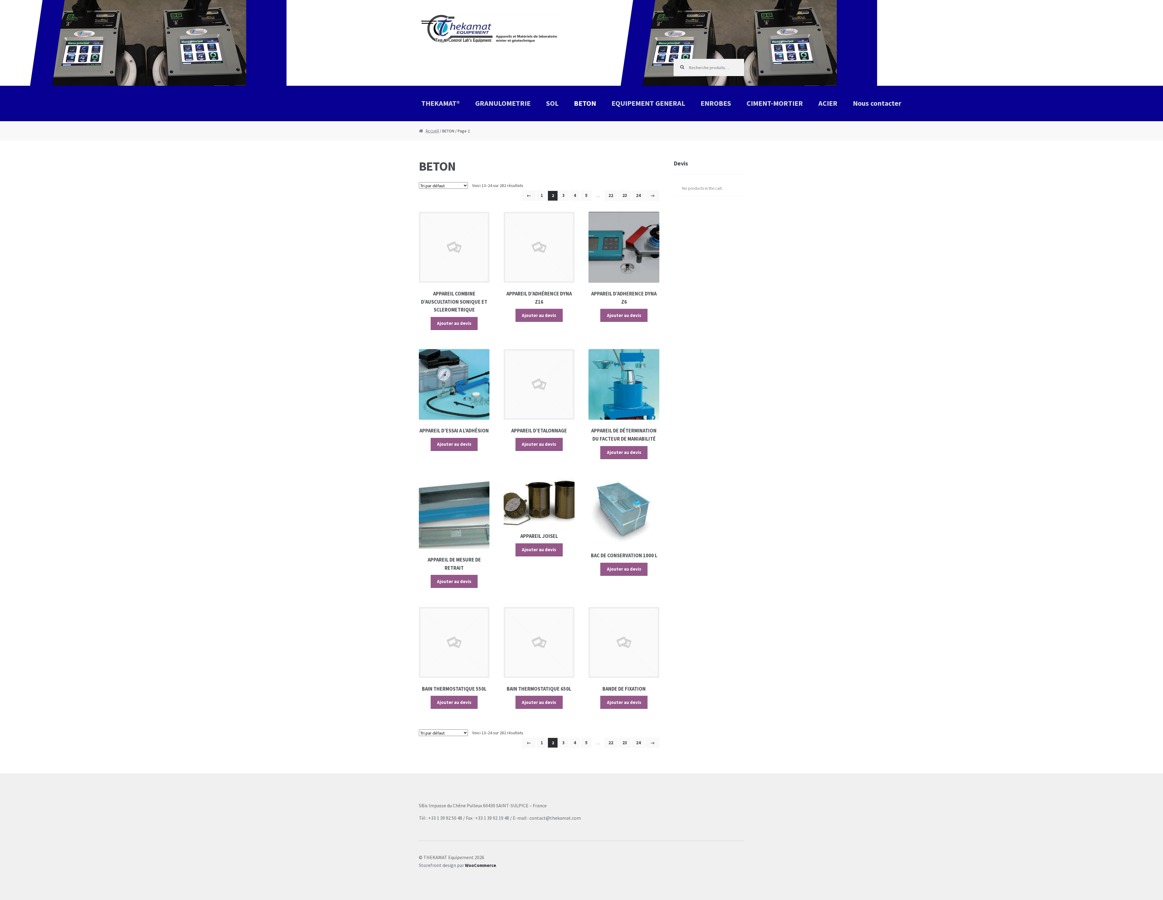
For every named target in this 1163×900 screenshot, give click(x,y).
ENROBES (716, 103)
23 (624, 195)
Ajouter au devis (454, 323)
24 (638, 195)
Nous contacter (877, 103)
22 (610, 195)
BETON (585, 103)
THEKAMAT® (440, 103)
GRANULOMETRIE (503, 103)
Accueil (432, 131)
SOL (552, 103)
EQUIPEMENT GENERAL (648, 103)
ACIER (827, 103)
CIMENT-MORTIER (775, 103)
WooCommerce (480, 865)
